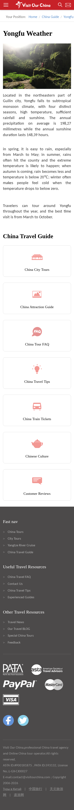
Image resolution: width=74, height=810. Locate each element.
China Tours (15, 532)
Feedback (14, 642)
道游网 (19, 795)
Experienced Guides (21, 597)
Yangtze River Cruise (21, 545)
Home (33, 17)
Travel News (16, 622)
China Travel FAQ (19, 577)
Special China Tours (21, 635)
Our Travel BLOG (19, 629)
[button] (37, 5)
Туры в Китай (12, 789)
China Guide (50, 17)
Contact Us (15, 584)
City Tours (14, 538)
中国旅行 (35, 789)
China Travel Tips (19, 590)
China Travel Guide (20, 552)
